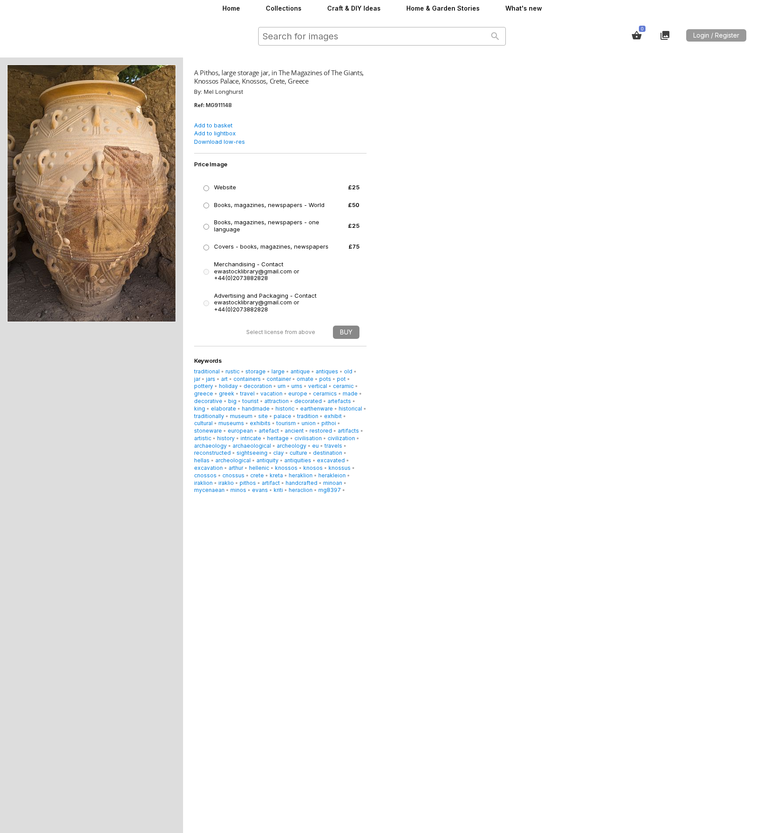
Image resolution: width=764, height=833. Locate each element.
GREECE (203, 393)
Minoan (332, 483)
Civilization (341, 438)
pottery (203, 386)
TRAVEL (247, 393)
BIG (232, 401)
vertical (317, 386)
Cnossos (205, 475)
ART (224, 379)
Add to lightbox (215, 133)
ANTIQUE (300, 371)
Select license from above (280, 332)
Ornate (305, 379)
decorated (308, 401)
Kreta (276, 475)
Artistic (202, 438)
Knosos (313, 467)
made (350, 393)
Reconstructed (212, 452)
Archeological (233, 460)
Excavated (331, 460)
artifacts (348, 430)
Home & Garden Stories (443, 8)
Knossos (286, 467)
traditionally (209, 416)
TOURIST (250, 401)
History (226, 438)
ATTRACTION (276, 401)
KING (199, 408)
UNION (309, 423)
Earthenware (316, 408)
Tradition (307, 416)
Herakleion (332, 475)
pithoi (328, 423)
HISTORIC (284, 408)
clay (278, 452)
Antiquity (267, 460)
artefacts (339, 401)
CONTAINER (279, 379)
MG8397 (329, 490)
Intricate (251, 438)
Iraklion (203, 483)
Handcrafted (301, 483)
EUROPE (297, 393)
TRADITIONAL (207, 371)
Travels (333, 445)
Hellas (202, 460)
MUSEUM (241, 416)
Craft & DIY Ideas (354, 8)
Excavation (208, 467)
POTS (325, 379)
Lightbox (665, 35)
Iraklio (226, 483)
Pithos (248, 483)
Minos (238, 490)
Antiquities (297, 460)
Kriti (278, 490)
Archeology (291, 445)
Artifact (271, 483)
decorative (208, 401)
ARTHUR (236, 467)
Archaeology (210, 445)
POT (341, 379)
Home (231, 8)
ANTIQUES (327, 371)
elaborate (223, 408)
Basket (637, 35)
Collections (284, 8)
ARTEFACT (269, 430)
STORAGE (255, 371)
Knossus (340, 467)
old (348, 371)
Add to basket (213, 125)
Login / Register (716, 35)
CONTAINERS (247, 379)
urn (282, 386)
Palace (282, 416)
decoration (258, 386)
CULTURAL (203, 423)
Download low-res (219, 141)
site (263, 416)
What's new (523, 8)
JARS (210, 379)
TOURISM (286, 423)
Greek (226, 393)
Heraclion (301, 490)
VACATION (271, 393)
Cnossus (233, 475)
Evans (260, 490)
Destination (327, 452)
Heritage (278, 438)
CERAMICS (325, 393)
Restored (320, 430)
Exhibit (333, 416)
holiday (228, 386)
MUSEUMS (231, 423)
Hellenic (259, 467)
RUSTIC (232, 371)
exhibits (260, 423)
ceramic (343, 386)
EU (315, 445)
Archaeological (252, 445)
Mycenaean (209, 490)
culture (298, 452)
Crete (257, 475)
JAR (197, 379)
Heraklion (301, 475)
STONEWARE (208, 430)
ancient (294, 430)
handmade (256, 408)
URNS (296, 386)
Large (278, 371)
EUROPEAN (240, 430)
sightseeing (252, 452)
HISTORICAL (350, 408)
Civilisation (308, 438)
